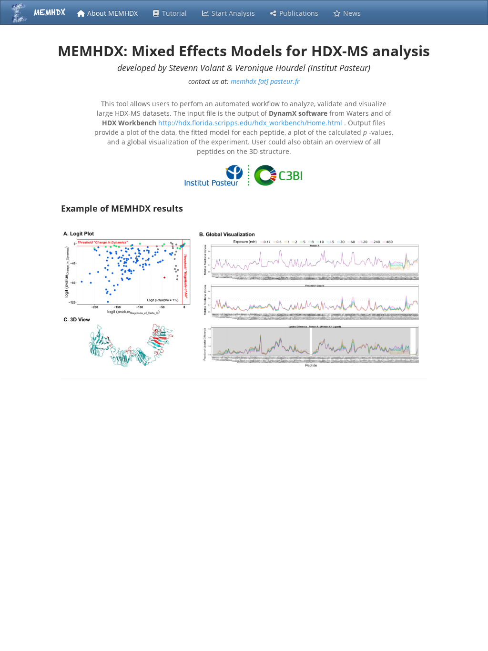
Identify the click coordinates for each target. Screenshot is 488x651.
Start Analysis (232, 13)
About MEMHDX (111, 13)
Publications (297, 13)
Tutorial (173, 13)
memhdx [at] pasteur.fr (265, 81)
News (351, 13)
